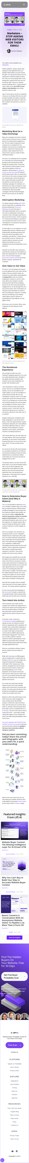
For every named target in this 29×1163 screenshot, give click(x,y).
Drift (16, 669)
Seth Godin (22, 203)
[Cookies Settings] (2, 1160)
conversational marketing (9, 621)
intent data (8, 592)
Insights (9, 30)
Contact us (18, 803)
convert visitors (22, 801)
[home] (7, 4)
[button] (24, 4)
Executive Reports (10, 854)
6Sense (11, 660)
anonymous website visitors (10, 257)
